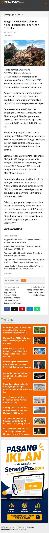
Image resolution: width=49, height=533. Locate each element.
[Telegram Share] (30, 309)
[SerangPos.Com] (12, 2)
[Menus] (46, 3)
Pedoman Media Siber (9, 529)
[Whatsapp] (37, 309)
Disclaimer (31, 527)
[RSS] (23, 280)
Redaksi (21, 527)
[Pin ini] (22, 309)
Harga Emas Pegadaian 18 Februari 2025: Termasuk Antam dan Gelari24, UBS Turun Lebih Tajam (12, 295)
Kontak (23, 529)
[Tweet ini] (14, 309)
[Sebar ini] (7, 309)
